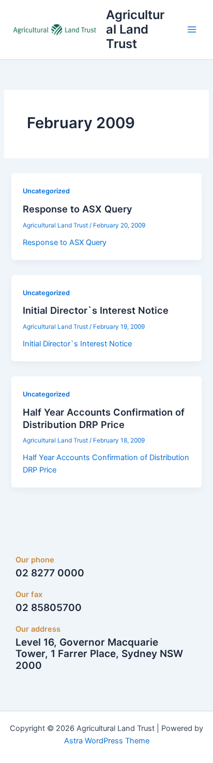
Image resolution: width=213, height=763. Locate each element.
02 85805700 (49, 608)
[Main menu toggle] (192, 29)
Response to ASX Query (77, 209)
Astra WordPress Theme (106, 740)
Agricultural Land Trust (135, 29)
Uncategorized (46, 191)
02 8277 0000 (50, 573)
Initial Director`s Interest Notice (96, 310)
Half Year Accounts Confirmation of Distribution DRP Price (104, 418)
